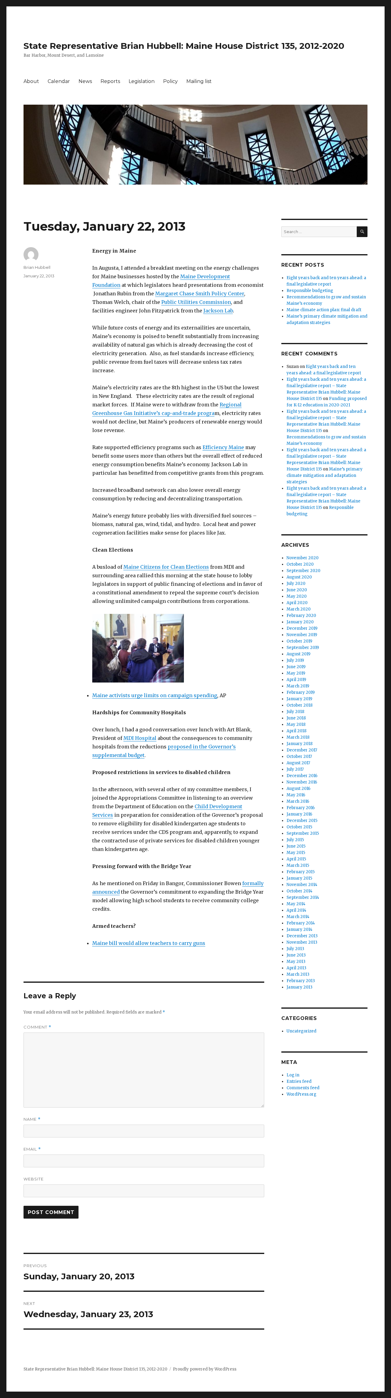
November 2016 (302, 782)
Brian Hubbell (37, 267)
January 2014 (299, 929)
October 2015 (299, 827)
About (31, 81)
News (85, 81)
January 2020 (300, 622)
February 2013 (301, 980)
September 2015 (303, 833)
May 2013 (296, 961)
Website (34, 1178)
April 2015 (296, 859)
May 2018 (296, 724)
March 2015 (298, 865)
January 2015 (299, 878)
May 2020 (297, 596)
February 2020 (301, 615)
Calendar (59, 81)
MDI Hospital (139, 738)
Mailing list (199, 81)
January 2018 (299, 743)
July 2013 (295, 948)
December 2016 (302, 775)
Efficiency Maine (223, 447)
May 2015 (296, 852)
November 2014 (302, 884)
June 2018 (296, 718)
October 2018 (299, 705)
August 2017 (298, 763)
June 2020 (297, 590)
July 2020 (296, 583)
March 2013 (298, 974)
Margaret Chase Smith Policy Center (199, 293)
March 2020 (299, 609)
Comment (37, 1027)
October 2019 (299, 641)
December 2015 (302, 820)
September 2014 (303, 897)
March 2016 (298, 801)
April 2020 (297, 602)
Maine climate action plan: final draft (324, 309)
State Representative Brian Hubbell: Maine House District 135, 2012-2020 (184, 46)
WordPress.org (301, 1094)
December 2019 (302, 628)
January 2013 (299, 987)
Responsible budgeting (310, 290)
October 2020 (300, 564)
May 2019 (296, 673)
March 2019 (298, 686)
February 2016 (301, 807)
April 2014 (296, 910)
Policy (170, 81)
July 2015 (295, 839)
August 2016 (298, 788)
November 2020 (303, 557)
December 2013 (302, 936)
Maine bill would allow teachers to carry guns (148, 943)
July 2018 (295, 711)
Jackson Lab (218, 311)
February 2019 (301, 692)
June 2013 (296, 955)
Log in (293, 1075)
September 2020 (303, 570)
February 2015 (301, 871)
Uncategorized (301, 1031)
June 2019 (296, 666)
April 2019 (296, 679)
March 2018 (298, 737)
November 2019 (302, 634)
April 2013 (296, 968)
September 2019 (303, 647)
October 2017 (299, 756)
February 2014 (301, 923)
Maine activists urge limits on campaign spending (154, 695)
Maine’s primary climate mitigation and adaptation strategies (325, 476)
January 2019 (299, 698)
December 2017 (302, 750)
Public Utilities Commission (196, 302)
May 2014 (296, 903)
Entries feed (299, 1081)
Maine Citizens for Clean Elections (166, 567)
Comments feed (303, 1087)
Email (32, 1149)
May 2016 (296, 795)
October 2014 (299, 891)
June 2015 (296, 846)
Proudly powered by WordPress (204, 1369)
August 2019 (298, 654)
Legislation (142, 81)
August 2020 (299, 577)
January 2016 (299, 814)
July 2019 (295, 660)
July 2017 (295, 769)
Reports (110, 81)
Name (32, 1119)
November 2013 (302, 942)
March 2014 (298, 916)
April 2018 (296, 730)
